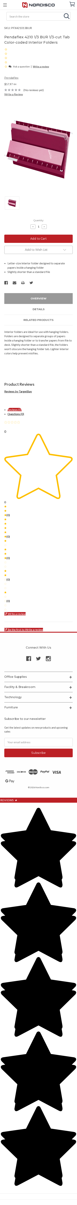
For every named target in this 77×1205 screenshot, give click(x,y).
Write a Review (13, 94)
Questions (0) (16, 414)
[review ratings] (6, 58)
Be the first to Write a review (25, 629)
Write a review (41, 66)
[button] (6, 66)
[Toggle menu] (5, 5)
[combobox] (38, 16)
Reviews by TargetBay (18, 391)
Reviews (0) (15, 409)
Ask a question (21, 66)
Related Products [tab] (38, 320)
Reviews (8, 800)
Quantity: (38, 220)
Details (39, 309)
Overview (38, 298)
